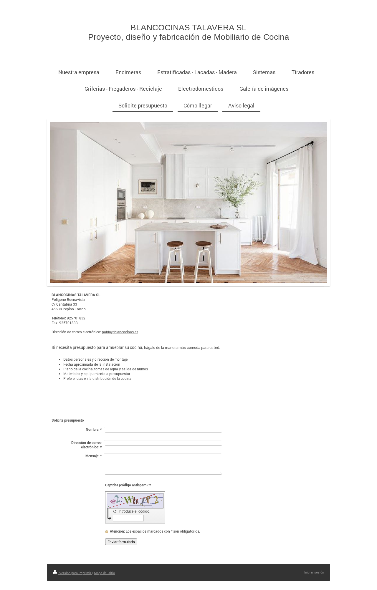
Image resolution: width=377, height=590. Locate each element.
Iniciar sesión (314, 572)
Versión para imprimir (75, 573)
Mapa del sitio (104, 573)
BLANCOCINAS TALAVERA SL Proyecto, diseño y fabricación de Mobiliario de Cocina (188, 32)
